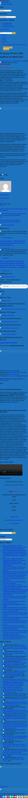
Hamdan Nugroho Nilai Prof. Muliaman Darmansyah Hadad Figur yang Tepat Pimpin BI (14, 568)
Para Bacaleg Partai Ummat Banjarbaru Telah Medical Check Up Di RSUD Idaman (14, 717)
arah (14, 491)
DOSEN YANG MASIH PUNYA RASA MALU (15, 608)
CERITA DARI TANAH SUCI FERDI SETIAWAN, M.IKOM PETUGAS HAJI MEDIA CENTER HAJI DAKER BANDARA (15, 586)
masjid (12, 371)
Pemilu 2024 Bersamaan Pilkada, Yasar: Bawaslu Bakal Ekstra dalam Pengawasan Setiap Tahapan (15, 646)
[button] (0, 31)
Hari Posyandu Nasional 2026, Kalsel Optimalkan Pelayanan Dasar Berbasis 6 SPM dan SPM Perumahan (14, 627)
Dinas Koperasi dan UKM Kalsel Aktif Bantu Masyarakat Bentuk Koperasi (15, 618)
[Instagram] (20, 796)
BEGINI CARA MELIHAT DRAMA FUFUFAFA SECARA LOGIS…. (13, 759)
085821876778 (15, 523)
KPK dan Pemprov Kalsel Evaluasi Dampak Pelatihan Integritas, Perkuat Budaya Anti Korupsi (15, 614)
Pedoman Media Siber (8, 27)
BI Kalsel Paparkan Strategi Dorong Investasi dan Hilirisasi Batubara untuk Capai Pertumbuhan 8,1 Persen (14, 637)
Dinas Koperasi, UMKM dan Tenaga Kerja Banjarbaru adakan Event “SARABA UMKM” (14, 672)
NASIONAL (6, 49)
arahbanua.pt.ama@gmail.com (15, 520)
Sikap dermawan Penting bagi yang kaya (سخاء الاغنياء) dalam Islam (15, 610)
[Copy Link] (22, 796)
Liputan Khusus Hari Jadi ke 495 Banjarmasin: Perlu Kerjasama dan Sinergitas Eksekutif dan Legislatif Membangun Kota (13, 690)
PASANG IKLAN (7, 25)
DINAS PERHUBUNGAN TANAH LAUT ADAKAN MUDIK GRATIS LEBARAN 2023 (14, 662)
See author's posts (4, 198)
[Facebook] (3, 796)
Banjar (25, 376)
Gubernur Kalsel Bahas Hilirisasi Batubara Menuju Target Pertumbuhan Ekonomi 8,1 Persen (15, 622)
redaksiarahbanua (5, 61)
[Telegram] (24, 796)
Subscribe (3, 35)
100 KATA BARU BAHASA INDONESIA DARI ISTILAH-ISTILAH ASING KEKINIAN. (14, 658)
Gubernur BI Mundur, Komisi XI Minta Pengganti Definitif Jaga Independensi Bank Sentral (14, 578)
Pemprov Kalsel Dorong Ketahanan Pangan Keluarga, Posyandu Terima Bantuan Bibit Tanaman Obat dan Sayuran (15, 632)
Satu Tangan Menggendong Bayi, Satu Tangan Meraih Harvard (14, 602)
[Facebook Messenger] (13, 796)
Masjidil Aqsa (4, 786)
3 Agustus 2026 (5, 270)
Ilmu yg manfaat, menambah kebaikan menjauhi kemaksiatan (14, 582)
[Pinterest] (8, 796)
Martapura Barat (11, 376)
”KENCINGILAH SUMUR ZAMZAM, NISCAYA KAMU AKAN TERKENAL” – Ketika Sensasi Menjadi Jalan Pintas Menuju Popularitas (15, 573)
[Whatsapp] (10, 796)
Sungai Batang (14, 374)
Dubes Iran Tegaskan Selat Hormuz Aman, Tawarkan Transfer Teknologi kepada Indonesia (15, 598)
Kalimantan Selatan (10, 372)
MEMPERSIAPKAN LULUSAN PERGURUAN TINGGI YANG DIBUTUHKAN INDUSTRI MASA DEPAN (15, 737)
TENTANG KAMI (7, 23)
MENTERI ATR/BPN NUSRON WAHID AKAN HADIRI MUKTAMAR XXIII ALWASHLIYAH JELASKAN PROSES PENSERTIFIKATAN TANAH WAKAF (15, 592)
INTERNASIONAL (7, 47)
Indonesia (19, 372)
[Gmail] (17, 796)
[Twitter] (6, 796)
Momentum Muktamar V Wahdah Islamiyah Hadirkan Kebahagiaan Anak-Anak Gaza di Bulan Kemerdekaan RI (12, 243)
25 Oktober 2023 (16, 61)
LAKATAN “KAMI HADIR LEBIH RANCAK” (15, 699)
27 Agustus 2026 (5, 248)
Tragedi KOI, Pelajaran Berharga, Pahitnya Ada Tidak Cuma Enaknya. (15, 751)
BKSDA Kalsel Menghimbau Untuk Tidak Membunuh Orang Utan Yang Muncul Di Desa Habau (15, 703)
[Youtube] (15, 796)
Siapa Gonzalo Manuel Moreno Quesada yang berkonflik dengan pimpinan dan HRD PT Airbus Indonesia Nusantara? (15, 711)
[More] (27, 796)
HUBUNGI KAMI (14, 517)
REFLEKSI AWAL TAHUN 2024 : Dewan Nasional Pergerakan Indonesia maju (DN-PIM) (15, 746)
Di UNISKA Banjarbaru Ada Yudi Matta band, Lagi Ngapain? (14, 653)
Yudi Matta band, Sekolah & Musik (13, 695)
